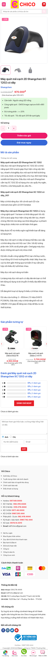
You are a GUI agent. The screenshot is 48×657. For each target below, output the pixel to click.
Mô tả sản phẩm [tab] (10, 152)
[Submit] (44, 11)
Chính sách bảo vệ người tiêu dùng (16, 482)
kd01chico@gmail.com (17, 526)
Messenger (33, 655)
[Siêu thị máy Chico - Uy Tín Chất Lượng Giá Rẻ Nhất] (24, 4)
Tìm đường (5, 655)
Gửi (24, 449)
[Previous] (4, 40)
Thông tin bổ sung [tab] (9, 158)
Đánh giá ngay (24, 403)
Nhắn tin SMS (43, 655)
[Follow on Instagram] (8, 630)
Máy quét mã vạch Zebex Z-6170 (35, 354)
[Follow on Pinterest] (17, 630)
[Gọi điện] (24, 651)
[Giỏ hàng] (44, 4)
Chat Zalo (15, 655)
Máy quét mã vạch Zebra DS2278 (12, 354)
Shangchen (6, 87)
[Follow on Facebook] (3, 630)
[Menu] (4, 4)
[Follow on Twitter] (12, 630)
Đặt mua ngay (24, 142)
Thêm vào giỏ (24, 135)
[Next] (43, 40)
